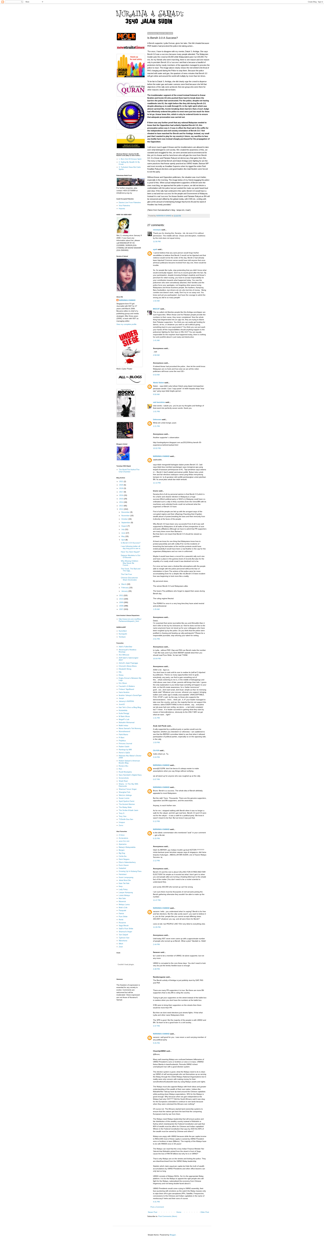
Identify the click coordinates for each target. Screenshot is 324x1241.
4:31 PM (156, 1202)
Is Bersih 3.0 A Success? (130, 543)
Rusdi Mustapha (125, 772)
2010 (121, 599)
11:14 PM (157, 483)
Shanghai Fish (124, 792)
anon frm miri (124, 841)
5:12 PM (156, 821)
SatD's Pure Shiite (126, 929)
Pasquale (122, 910)
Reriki (121, 920)
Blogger (173, 1235)
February (125, 588)
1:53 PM (156, 742)
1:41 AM (156, 340)
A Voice (122, 835)
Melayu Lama (124, 904)
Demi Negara (124, 859)
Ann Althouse (124, 655)
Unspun (122, 822)
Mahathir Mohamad (126, 722)
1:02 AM (156, 301)
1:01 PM (156, 411)
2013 (121, 506)
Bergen (122, 850)
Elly (120, 672)
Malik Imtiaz (123, 725)
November (125, 516)
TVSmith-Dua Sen (126, 819)
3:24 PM (156, 757)
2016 (121, 495)
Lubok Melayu (124, 895)
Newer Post (152, 1212)
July (123, 529)
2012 (121, 509)
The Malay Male (125, 807)
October (124, 519)
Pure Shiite (123, 916)
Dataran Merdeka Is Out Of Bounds (130, 556)
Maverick (122, 901)
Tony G (121, 813)
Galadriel (122, 868)
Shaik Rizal (123, 781)
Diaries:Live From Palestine (130, 202)
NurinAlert (123, 631)
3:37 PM (156, 1026)
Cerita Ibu (123, 856)
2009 (121, 602)
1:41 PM (156, 718)
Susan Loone (124, 798)
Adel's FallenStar (125, 647)
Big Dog (122, 853)
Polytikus (122, 741)
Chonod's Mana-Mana (128, 666)
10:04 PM (157, 659)
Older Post (204, 1212)
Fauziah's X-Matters (127, 686)
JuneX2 (122, 704)
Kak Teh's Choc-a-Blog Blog (130, 707)
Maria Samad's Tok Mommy (130, 728)
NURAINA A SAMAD (161, 456)
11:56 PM (157, 241)
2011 (121, 595)
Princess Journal (125, 743)
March (124, 584)
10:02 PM (157, 448)
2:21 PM (156, 426)
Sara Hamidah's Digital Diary (130, 775)
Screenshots (124, 778)
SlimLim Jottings (125, 795)
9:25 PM (156, 1043)
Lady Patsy (123, 889)
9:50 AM (156, 394)
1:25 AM (156, 609)
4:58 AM (156, 355)
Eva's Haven (124, 865)
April (123, 540)
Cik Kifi (156, 750)
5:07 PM (156, 779)
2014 (121, 502)
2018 (121, 488)
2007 (121, 609)
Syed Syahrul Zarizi (126, 801)
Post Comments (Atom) (167, 1216)
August (124, 526)
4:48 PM (156, 969)
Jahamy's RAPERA (126, 701)
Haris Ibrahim (124, 692)
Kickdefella (123, 710)
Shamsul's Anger (125, 932)
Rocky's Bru (123, 766)
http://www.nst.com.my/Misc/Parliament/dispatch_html (130, 620)
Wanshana (123, 941)
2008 (121, 606)
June (123, 533)
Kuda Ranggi (124, 713)
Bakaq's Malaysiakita (127, 847)
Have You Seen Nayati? (130, 552)
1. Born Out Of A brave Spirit (130, 159)
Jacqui (121, 698)
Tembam (122, 637)
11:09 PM (157, 927)
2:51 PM (156, 639)
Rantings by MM (125, 750)
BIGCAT (156, 309)
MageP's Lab (124, 719)
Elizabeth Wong (125, 669)
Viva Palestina (124, 205)
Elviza (121, 675)
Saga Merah (124, 925)
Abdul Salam (158, 383)
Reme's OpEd (124, 753)
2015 (121, 499)
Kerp (121, 886)
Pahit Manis (123, 734)
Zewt (121, 947)
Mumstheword (124, 731)
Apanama (122, 844)
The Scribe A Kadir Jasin (128, 810)
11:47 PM (157, 900)
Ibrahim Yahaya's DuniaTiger (130, 695)
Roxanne (122, 923)
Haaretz (122, 209)
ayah (155, 249)
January (124, 591)
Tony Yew (122, 816)
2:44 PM (156, 944)
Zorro (121, 825)
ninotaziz (157, 230)
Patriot (121, 913)
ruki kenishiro (159, 402)
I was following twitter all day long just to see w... (131, 547)
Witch (121, 944)
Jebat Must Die (125, 880)
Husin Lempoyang (126, 877)
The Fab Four (126, 574)
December (125, 512)
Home (178, 1212)
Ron (120, 769)
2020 (121, 485)
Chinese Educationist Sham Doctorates (129, 579)
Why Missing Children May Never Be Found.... (129, 563)
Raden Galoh (124, 746)
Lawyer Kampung (126, 892)
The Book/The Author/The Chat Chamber (129, 471)
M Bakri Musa (124, 716)
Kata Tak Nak (124, 883)
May (123, 536)
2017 (121, 492)
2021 (121, 481)
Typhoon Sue (124, 938)
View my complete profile (126, 324)
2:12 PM (156, 861)
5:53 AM (156, 375)
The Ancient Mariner (127, 804)
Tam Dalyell (123, 935)
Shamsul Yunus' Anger (128, 789)
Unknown (157, 419)
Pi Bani (121, 737)
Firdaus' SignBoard (126, 689)
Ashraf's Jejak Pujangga (128, 663)
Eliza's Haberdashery (127, 862)
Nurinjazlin (123, 634)
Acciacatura (123, 838)
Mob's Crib (123, 907)
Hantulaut (122, 874)
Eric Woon (123, 683)
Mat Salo (122, 898)
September (126, 522)
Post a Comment (157, 1207)
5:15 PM (156, 838)
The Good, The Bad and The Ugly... (130, 570)
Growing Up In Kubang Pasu (130, 871)
